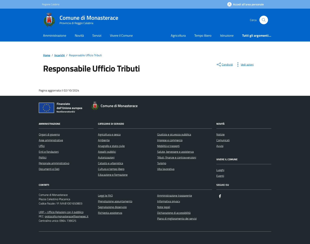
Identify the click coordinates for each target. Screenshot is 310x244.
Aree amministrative (51, 140)
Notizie (220, 134)
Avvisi (219, 146)
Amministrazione (54, 35)
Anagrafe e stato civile (111, 146)
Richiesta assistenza (110, 213)
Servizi (96, 35)
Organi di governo (49, 134)
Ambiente (104, 140)
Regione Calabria (50, 4)
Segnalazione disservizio (112, 207)
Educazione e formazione (113, 174)
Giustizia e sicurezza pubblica (174, 134)
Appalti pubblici (107, 151)
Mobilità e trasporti (168, 146)
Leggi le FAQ (105, 195)
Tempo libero (203, 35)
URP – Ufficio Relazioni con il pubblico (61, 212)
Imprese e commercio (169, 140)
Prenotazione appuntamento (115, 201)
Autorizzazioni (106, 157)
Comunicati (223, 140)
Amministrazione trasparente (174, 195)
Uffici (42, 146)
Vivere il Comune (121, 35)
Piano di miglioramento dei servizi (177, 218)
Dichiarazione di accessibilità (174, 213)
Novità (79, 35)
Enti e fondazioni (49, 151)
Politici (42, 157)
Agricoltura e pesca (109, 134)
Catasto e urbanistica (110, 163)
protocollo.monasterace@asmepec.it (66, 216)
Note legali (163, 207)
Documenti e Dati (49, 169)
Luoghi (220, 170)
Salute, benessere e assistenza (175, 151)
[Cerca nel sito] (263, 20)
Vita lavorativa (165, 169)
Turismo (161, 163)
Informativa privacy (168, 201)
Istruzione (227, 35)
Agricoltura (178, 35)
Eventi (220, 176)
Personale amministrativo (54, 163)
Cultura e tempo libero (111, 169)
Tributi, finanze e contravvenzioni (176, 157)
